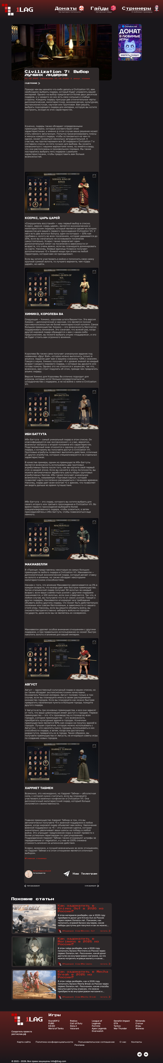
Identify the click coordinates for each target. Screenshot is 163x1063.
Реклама (79, 1045)
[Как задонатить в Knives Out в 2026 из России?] (34, 932)
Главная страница (36, 858)
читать (104, 931)
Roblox (73, 1021)
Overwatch (97, 1031)
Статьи (139, 1023)
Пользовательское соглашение (96, 1042)
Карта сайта (24, 1042)
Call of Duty (76, 1023)
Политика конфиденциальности (54, 1042)
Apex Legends (99, 1028)
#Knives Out (88, 931)
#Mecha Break (88, 997)
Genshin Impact (122, 1021)
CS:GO (51, 1026)
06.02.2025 (47, 78)
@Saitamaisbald (42, 871)
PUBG (51, 1023)
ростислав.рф (18, 1034)
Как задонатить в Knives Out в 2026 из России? (81, 908)
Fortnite (96, 1026)
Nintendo (140, 1021)
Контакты (136, 1042)
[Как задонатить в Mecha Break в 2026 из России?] (34, 998)
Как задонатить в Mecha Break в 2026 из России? (83, 974)
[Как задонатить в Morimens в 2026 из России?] (34, 965)
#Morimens (86, 964)
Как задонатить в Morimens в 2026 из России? (78, 941)
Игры (138, 1026)
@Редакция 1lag (71, 931)
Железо (139, 1028)
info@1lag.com (58, 1061)
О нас (123, 1042)
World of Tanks (56, 1028)
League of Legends (97, 1022)
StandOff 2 (53, 1021)
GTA (116, 1023)
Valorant (74, 1028)
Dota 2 (73, 1026)
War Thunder (120, 1028)
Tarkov (117, 1026)
